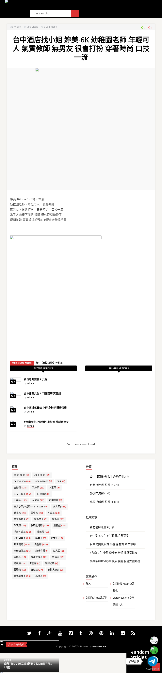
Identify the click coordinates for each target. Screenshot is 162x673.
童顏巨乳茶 (22, 550)
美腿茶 (20, 557)
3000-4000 (21, 475)
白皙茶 (41, 544)
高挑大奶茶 (56, 569)
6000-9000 (22, 481)
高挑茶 (40, 576)
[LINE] (154, 650)
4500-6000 (42, 475)
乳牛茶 (38, 487)
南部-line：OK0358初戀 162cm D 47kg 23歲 (28, 665)
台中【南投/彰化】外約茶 (49, 363)
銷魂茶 (19, 563)
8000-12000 (43, 481)
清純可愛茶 (22, 538)
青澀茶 (34, 563)
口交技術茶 (23, 494)
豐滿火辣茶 (39, 557)
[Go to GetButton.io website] (152, 669)
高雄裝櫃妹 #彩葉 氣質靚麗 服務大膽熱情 (115, 561)
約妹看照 (41, 550)
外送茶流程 (97, 493)
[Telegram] (154, 640)
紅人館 (59, 550)
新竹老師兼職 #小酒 (35, 379)
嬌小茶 (20, 513)
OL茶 (61, 481)
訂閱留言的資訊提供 (96, 597)
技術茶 (58, 519)
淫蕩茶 (43, 532)
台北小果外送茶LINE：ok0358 (31, 506)
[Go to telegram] (152, 661)
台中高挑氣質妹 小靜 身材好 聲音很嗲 (45, 407)
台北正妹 (59, 506)
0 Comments (50, 27)
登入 (88, 583)
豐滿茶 (58, 557)
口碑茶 (20, 500)
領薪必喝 (51, 563)
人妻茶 (54, 487)
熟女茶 (57, 538)
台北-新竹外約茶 (100, 485)
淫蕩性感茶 (23, 532)
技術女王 (40, 519)
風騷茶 (20, 569)
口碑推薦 (43, 494)
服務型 (60, 525)
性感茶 (54, 513)
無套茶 (40, 538)
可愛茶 (38, 500)
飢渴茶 (37, 569)
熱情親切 (22, 544)
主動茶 (20, 487)
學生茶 (37, 513)
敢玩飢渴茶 (40, 525)
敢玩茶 (20, 525)
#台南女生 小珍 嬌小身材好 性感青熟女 (46, 422)
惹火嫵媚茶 (21, 519)
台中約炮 (55, 500)
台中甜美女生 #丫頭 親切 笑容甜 (42, 393)
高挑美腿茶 (22, 576)
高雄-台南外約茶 (100, 502)
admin (30, 383)
